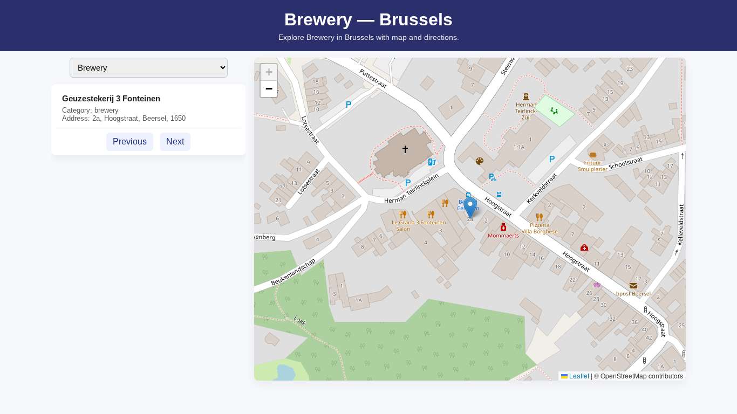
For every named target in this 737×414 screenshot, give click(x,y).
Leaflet (578, 375)
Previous (130, 141)
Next (175, 141)
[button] (470, 208)
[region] (470, 219)
